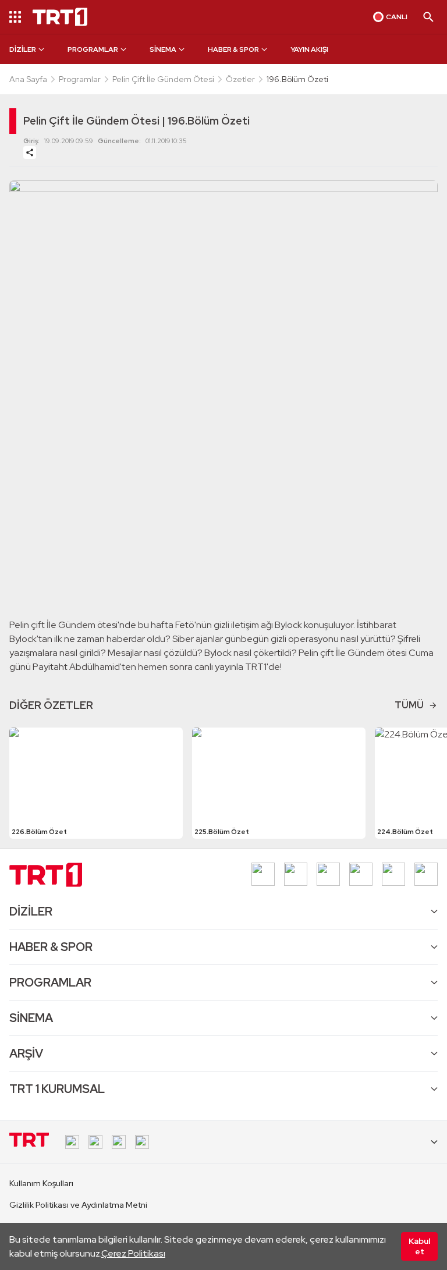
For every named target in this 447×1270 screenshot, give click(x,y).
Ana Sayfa (28, 79)
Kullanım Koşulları (41, 1183)
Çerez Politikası (133, 1253)
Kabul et (419, 1246)
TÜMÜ (409, 705)
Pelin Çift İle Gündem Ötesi (163, 79)
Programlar (80, 79)
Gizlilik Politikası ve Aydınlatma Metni (78, 1205)
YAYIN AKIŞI (309, 49)
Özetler (240, 79)
